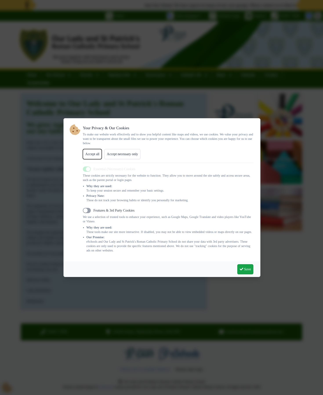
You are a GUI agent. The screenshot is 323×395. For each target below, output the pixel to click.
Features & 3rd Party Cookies (113, 210)
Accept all (92, 154)
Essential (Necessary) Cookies (114, 169)
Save (247, 269)
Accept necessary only (122, 154)
